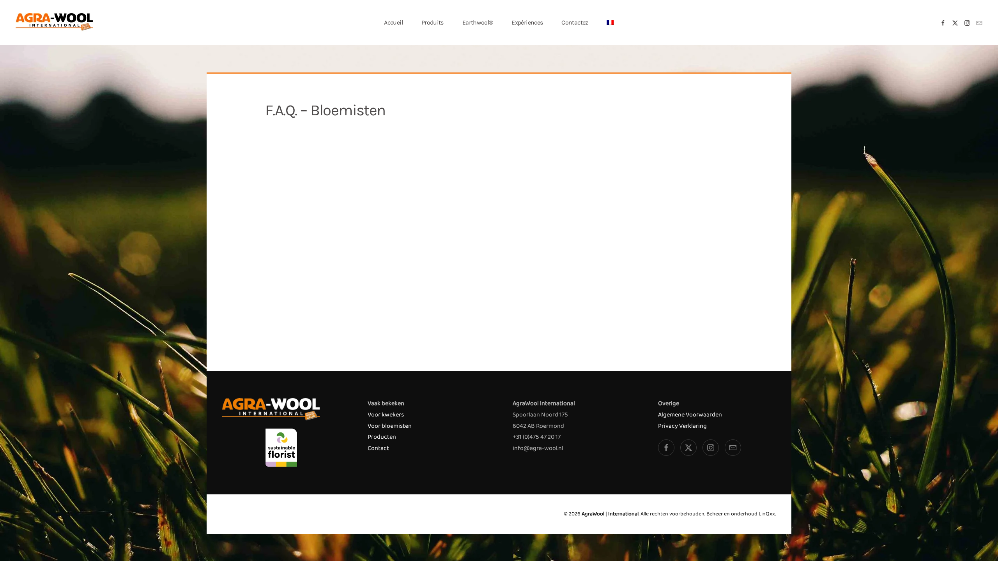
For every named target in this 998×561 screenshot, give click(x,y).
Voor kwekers (386, 415)
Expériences (527, 22)
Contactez (574, 22)
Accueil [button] (393, 22)
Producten (382, 437)
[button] (610, 22)
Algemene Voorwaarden (690, 415)
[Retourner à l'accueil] (55, 22)
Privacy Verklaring (682, 426)
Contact (378, 448)
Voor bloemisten (390, 426)
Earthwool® (477, 22)
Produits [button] (432, 22)
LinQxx (767, 514)
